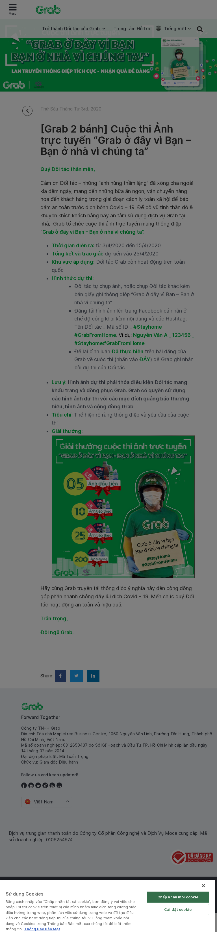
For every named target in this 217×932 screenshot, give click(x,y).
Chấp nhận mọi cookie (178, 897)
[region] (107, 906)
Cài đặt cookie (178, 909)
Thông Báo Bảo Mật (42, 929)
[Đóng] (203, 885)
